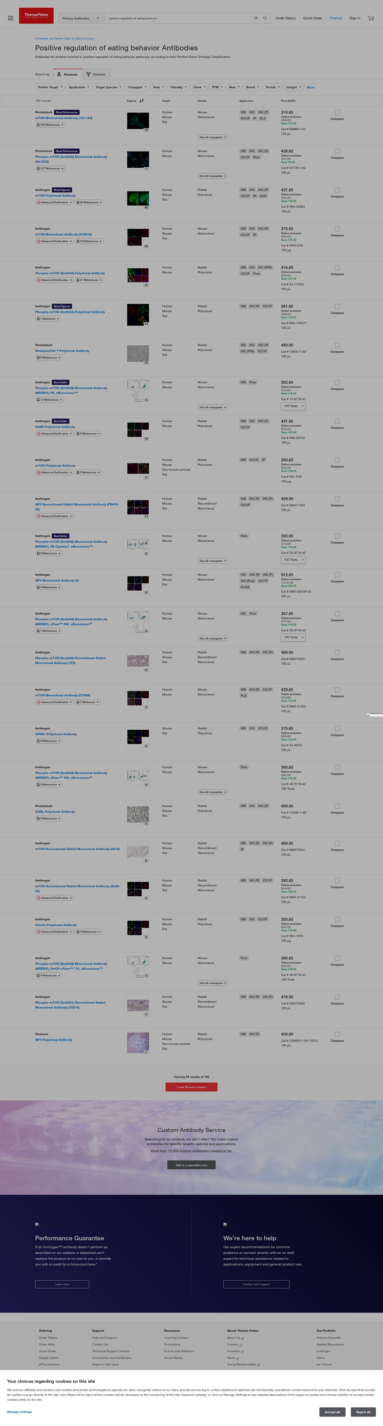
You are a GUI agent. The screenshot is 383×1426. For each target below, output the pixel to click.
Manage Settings (19, 1412)
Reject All (363, 1412)
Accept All (332, 1412)
